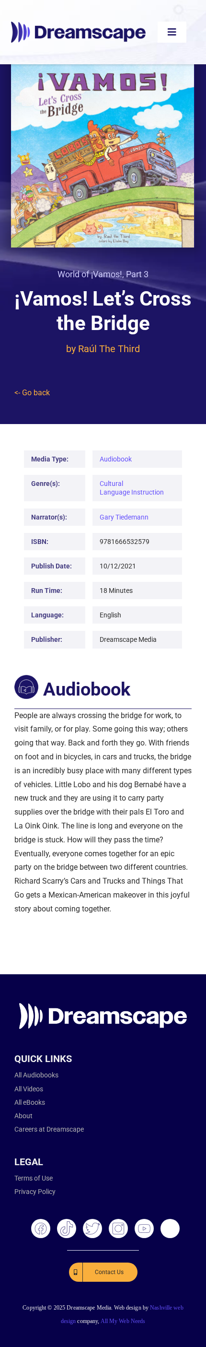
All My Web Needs (123, 1321)
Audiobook (116, 459)
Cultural (111, 483)
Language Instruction (132, 492)
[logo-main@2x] (78, 25)
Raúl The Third (109, 348)
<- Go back (32, 392)
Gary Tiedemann (124, 517)
